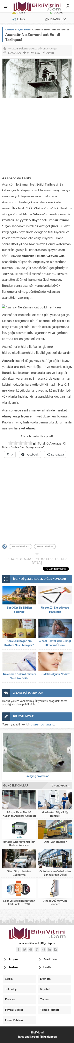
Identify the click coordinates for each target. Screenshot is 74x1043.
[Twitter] (24, 949)
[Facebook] (18, 949)
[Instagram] (43, 949)
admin (50, 52)
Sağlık (9, 979)
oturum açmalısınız (42, 724)
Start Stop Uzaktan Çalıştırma (19, 873)
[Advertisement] (37, 137)
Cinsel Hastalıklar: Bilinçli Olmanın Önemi (55, 643)
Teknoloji (10, 989)
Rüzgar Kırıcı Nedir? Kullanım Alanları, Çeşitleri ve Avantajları (19, 816)
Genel (32, 48)
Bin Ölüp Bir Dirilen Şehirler (19, 610)
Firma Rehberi (14, 1020)
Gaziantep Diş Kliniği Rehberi (55, 814)
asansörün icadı (20, 546)
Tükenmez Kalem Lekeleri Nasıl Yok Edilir (19, 676)
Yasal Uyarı (50, 959)
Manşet (53, 48)
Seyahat (45, 989)
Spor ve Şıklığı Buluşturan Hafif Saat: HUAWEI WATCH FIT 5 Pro (19, 904)
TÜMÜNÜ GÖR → (60, 785)
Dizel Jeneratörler (55, 842)
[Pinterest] (37, 949)
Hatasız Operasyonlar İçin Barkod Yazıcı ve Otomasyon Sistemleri (19, 845)
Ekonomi (45, 979)
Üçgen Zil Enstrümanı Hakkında (55, 610)
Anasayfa (9, 29)
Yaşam (44, 999)
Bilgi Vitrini (37, 1032)
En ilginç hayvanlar (37, 776)
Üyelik (47, 967)
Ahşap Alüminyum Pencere (55, 902)
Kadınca (10, 999)
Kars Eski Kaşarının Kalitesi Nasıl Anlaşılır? (19, 643)
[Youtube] (30, 949)
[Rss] (55, 949)
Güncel (42, 48)
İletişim (13, 959)
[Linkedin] (49, 949)
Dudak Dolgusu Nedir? (54, 674)
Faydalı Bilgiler (23, 29)
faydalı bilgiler (45, 546)
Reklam (13, 967)
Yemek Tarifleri (49, 1010)
